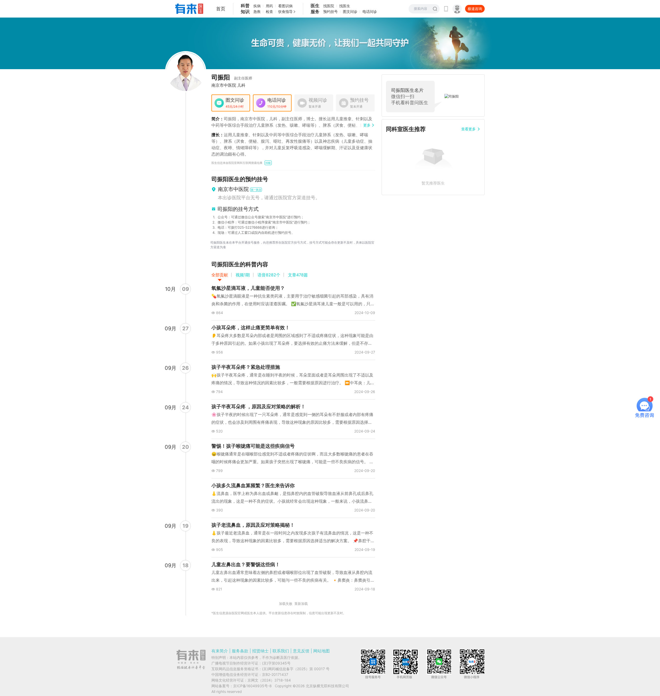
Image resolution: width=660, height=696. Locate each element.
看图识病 (285, 6)
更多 (366, 125)
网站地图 (321, 650)
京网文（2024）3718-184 (269, 680)
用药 (269, 6)
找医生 (344, 6)
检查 (269, 11)
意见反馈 (301, 650)
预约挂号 (330, 11)
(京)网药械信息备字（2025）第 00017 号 (295, 669)
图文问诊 (350, 11)
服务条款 (240, 650)
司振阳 (231, 77)
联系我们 (281, 650)
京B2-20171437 (275, 674)
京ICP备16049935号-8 (252, 686)
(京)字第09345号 (276, 663)
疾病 (257, 6)
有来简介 (219, 650)
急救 (257, 11)
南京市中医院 (223, 85)
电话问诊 (369, 11)
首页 (220, 8)
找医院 (328, 6)
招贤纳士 (260, 650)
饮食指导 (285, 11)
